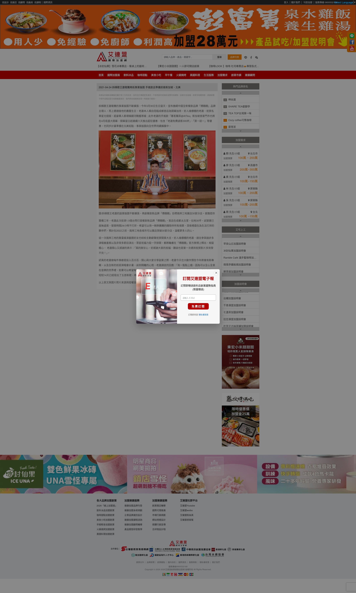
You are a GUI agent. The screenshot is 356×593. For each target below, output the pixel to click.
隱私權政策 (203, 314)
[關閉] (216, 272)
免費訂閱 (198, 306)
